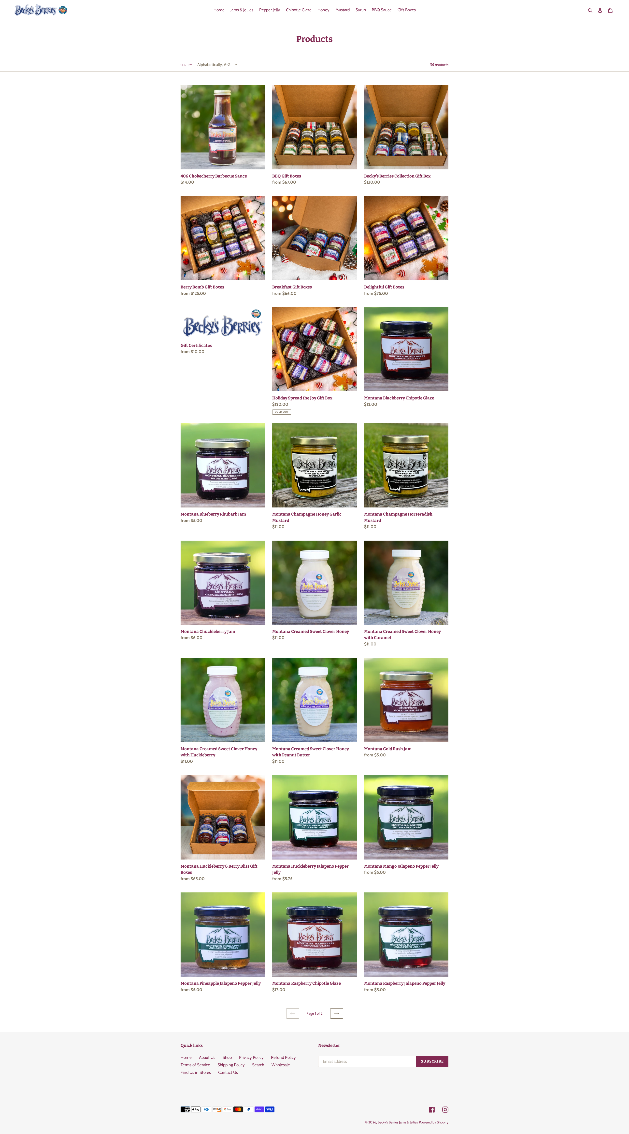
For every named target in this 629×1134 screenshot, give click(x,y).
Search (258, 1064)
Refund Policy (283, 1057)
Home (186, 1057)
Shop (227, 1057)
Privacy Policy (251, 1057)
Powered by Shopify (433, 1122)
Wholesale (281, 1064)
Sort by (186, 65)
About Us (207, 1057)
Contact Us (228, 1072)
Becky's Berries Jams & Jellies (398, 1122)
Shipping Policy (231, 1064)
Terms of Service (195, 1064)
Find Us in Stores (196, 1072)
